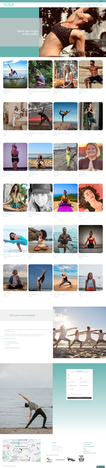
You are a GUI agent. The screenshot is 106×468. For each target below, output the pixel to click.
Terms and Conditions (88, 442)
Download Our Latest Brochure (90, 452)
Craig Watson (82, 90)
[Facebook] (100, 1)
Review (85, 449)
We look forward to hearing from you (12, 347)
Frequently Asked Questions (89, 446)
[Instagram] (99, 1)
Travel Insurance (87, 444)
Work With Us (86, 451)
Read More (5, 93)
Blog (84, 448)
